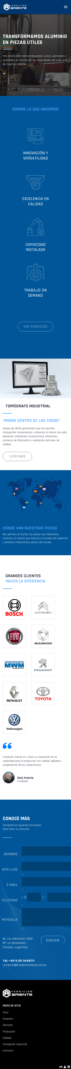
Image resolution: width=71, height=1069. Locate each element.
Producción (9, 1032)
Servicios (8, 1025)
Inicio (5, 1012)
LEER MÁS (17, 456)
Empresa (8, 1019)
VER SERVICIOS (35, 326)
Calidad (7, 1038)
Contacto (8, 1051)
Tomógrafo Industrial (15, 1044)
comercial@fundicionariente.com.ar (24, 965)
